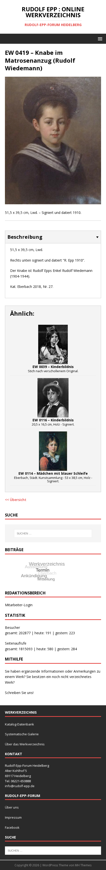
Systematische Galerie (22, 734)
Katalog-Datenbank (19, 724)
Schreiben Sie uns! (19, 692)
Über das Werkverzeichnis (25, 744)
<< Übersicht (15, 499)
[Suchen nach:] (53, 533)
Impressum (13, 817)
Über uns (12, 807)
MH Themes (83, 865)
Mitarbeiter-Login (19, 605)
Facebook (12, 827)
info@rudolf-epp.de (20, 786)
